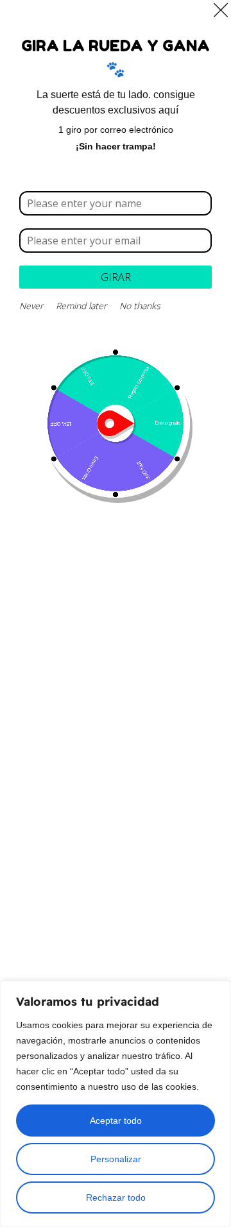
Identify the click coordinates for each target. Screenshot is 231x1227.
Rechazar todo (116, 1197)
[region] (115, 1104)
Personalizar (115, 1159)
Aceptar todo (116, 1120)
